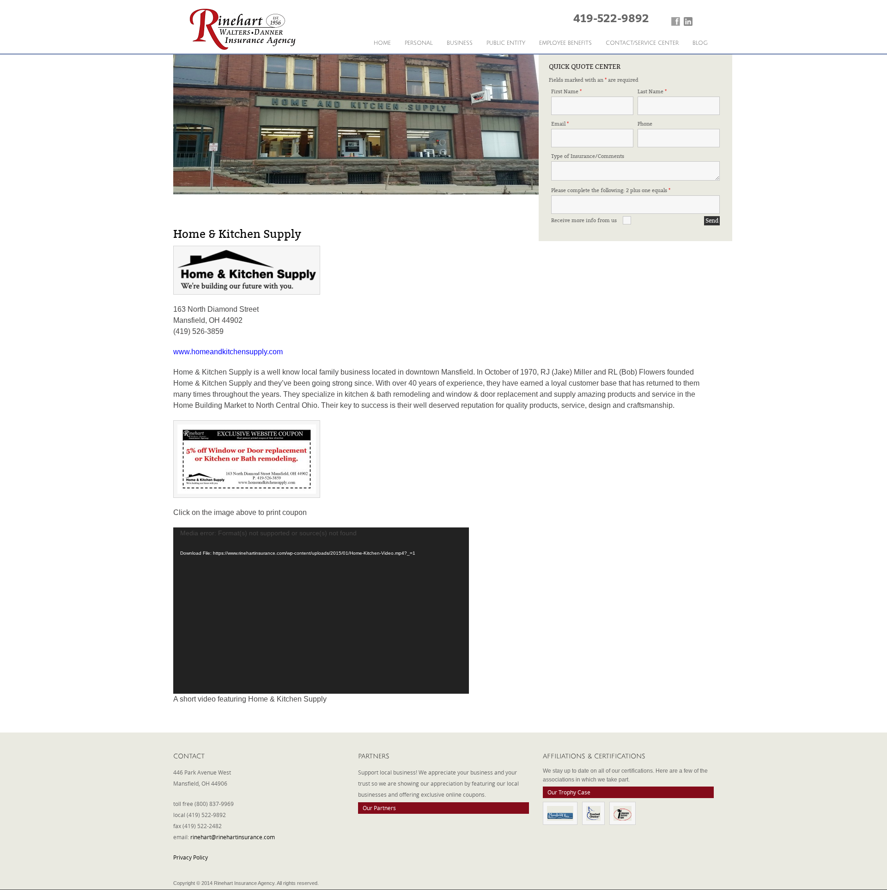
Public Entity (505, 43)
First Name (566, 92)
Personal (419, 43)
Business (460, 43)
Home (382, 43)
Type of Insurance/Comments (587, 156)
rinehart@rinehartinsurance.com (232, 837)
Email (560, 124)
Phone (645, 124)
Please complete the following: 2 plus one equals (610, 191)
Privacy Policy (190, 857)
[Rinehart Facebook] (675, 21)
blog (700, 43)
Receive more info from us (584, 221)
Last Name (652, 92)
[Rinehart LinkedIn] (688, 21)
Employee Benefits (565, 43)
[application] (321, 610)
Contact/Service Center (642, 43)
